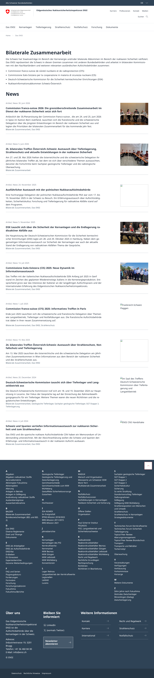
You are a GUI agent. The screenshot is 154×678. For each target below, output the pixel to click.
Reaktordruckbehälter (88, 542)
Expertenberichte (14, 560)
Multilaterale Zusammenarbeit (92, 485)
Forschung (11, 583)
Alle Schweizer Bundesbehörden (19, 3)
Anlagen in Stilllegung (16, 494)
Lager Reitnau (48, 571)
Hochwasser (47, 503)
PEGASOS (82, 525)
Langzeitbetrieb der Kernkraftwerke (58, 574)
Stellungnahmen (121, 497)
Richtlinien (83, 566)
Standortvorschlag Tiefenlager (128, 494)
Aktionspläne (12, 485)
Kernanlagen (48, 540)
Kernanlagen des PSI (51, 542)
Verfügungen (120, 565)
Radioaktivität (84, 540)
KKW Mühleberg (49, 560)
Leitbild (45, 580)
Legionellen (47, 577)
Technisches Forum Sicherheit (128, 528)
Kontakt (86, 621)
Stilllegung (119, 500)
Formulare (10, 580)
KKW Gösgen (48, 554)
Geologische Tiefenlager (53, 474)
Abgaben (10, 474)
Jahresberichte (48, 531)
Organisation (84, 514)
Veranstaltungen (122, 562)
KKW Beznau (48, 551)
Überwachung (120, 554)
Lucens (45, 583)
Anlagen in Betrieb (14, 491)
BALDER (9, 511)
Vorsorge (118, 574)
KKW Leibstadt (48, 557)
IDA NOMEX (47, 511)
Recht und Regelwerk (88, 557)
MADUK (81, 474)
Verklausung (120, 568)
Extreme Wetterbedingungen (19, 563)
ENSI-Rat (10, 551)
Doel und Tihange (14, 534)
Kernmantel (47, 548)
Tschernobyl (119, 549)
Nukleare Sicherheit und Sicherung (94, 503)
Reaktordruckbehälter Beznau (92, 545)
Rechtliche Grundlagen (88, 560)
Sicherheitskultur (122, 485)
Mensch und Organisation (90, 477)
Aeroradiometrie (13, 480)
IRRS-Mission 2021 (50, 523)
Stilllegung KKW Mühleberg (126, 503)
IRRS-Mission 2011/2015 (53, 520)
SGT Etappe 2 (120, 480)
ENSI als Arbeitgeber (15, 545)
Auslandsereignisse (14, 500)
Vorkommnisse (121, 571)
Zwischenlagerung (122, 600)
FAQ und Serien (13, 571)
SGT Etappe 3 (120, 483)
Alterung (10, 488)
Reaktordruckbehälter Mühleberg (93, 554)
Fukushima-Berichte (15, 591)
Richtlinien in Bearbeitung (90, 568)
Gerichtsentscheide (51, 483)
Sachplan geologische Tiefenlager (129, 474)
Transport (118, 543)
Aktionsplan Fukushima (16, 483)
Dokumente (11, 537)
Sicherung (119, 488)
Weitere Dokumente (123, 582)
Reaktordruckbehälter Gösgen (92, 548)
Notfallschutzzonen (87, 497)
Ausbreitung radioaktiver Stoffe (20, 497)
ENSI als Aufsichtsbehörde (18, 548)
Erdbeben (10, 554)
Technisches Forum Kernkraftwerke (130, 526)
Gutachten (47, 494)
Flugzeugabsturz (13, 574)
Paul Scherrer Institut (88, 522)
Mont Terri (83, 483)
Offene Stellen (84, 511)
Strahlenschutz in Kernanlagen (128, 514)
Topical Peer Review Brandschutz (129, 540)
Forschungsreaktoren (16, 586)
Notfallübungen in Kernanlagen (92, 500)
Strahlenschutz (121, 511)
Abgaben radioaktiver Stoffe (19, 477)
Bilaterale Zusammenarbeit (18, 514)
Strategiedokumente (123, 517)
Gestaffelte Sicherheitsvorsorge (56, 491)
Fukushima (11, 589)
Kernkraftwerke (49, 545)
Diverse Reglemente (15, 531)
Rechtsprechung (85, 563)
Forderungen (12, 577)
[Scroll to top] (148, 466)
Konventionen (48, 563)
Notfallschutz (84, 494)
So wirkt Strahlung (123, 491)
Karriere (86, 628)
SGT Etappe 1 (120, 477)
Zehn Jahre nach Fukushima (127, 591)
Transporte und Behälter (125, 546)
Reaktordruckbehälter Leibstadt (92, 551)
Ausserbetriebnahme (15, 503)
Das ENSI (10, 528)
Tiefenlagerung (121, 531)
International (88, 635)
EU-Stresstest (12, 557)
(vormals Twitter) (55, 630)
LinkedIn (51, 625)
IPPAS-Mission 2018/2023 (53, 517)
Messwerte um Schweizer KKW (92, 480)
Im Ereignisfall (48, 514)
